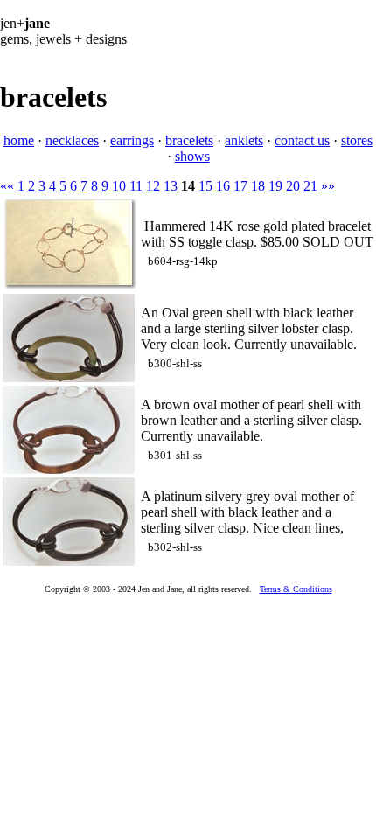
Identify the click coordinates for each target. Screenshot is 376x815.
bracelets (189, 140)
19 (275, 185)
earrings (132, 140)
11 (136, 185)
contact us (302, 140)
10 (119, 185)
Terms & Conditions (296, 589)
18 (258, 185)
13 (171, 185)
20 (293, 185)
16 (223, 185)
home (18, 140)
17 (240, 185)
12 (153, 185)
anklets (244, 140)
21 (310, 185)
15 (205, 185)
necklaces (72, 140)
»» (328, 185)
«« (7, 185)
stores (357, 140)
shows (192, 156)
